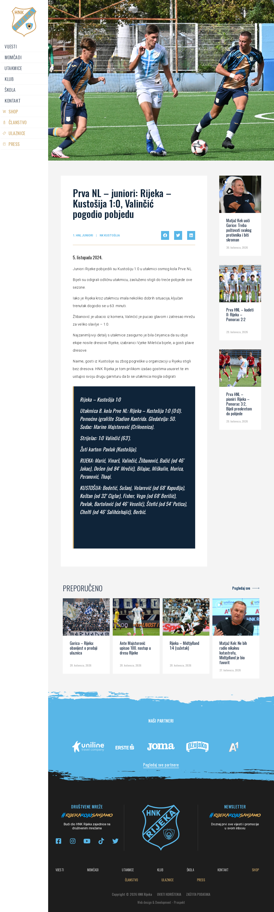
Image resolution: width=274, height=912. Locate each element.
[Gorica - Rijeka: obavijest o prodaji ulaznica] (86, 618)
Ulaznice (17, 133)
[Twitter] (115, 841)
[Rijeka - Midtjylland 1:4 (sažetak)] (186, 618)
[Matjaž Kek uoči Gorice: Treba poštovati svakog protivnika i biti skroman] (240, 196)
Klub (9, 79)
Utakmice (13, 68)
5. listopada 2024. (87, 257)
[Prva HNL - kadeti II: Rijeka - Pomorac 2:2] (240, 285)
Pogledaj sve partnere (161, 765)
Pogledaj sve (241, 588)
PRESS (14, 144)
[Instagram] (73, 841)
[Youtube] (87, 841)
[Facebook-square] (58, 841)
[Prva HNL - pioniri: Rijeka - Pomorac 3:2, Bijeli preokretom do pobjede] (240, 369)
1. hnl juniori (83, 235)
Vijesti (11, 46)
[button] (165, 235)
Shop (13, 111)
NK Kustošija (110, 235)
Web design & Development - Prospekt (161, 902)
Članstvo (18, 122)
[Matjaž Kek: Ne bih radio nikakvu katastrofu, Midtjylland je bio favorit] (235, 618)
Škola (10, 90)
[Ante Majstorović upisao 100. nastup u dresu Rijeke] (136, 618)
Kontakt (12, 100)
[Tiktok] (101, 841)
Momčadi (13, 57)
